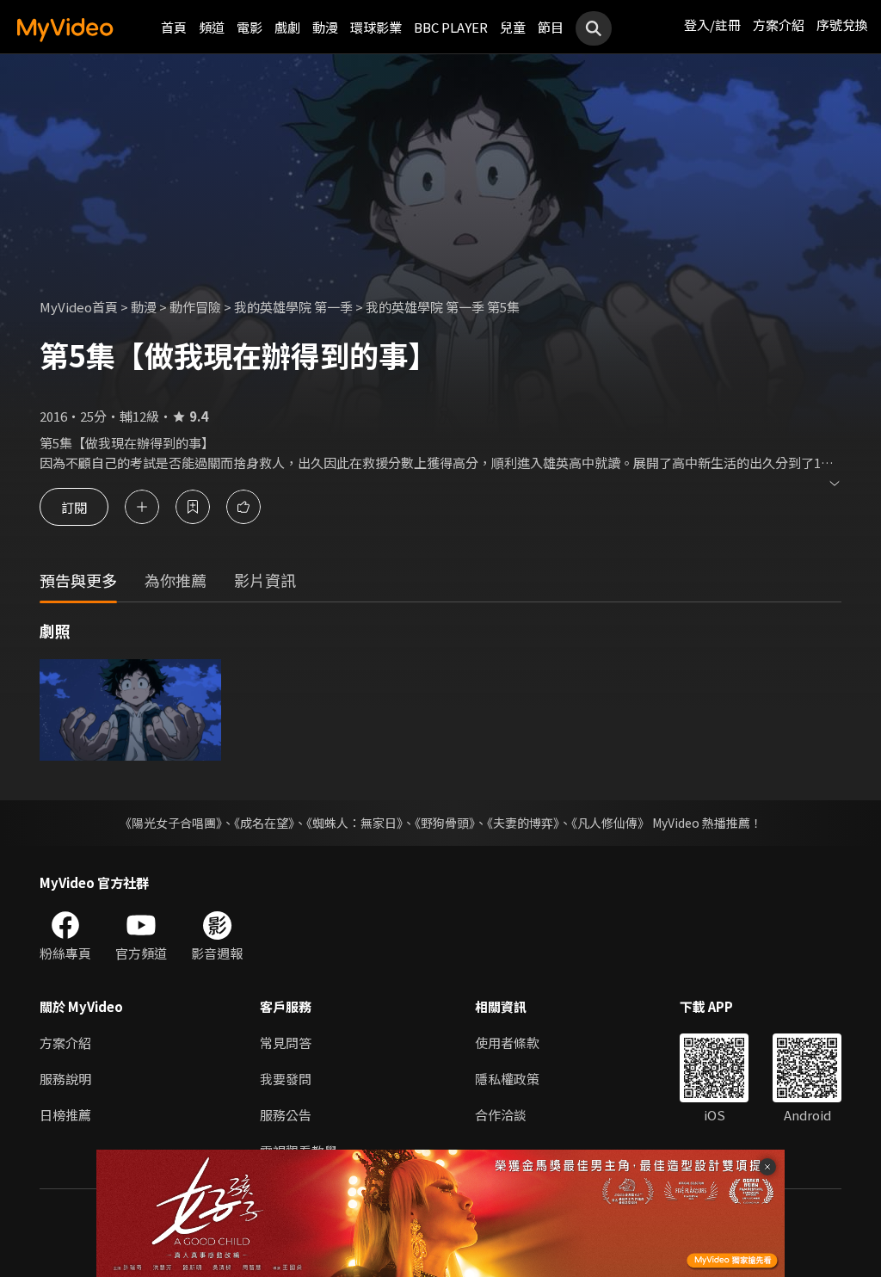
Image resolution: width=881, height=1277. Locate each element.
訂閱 (74, 506)
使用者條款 (507, 1042)
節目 (551, 27)
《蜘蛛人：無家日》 (354, 822)
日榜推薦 (65, 1115)
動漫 (325, 27)
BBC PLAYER (451, 27)
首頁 (174, 27)
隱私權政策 (507, 1079)
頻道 (212, 27)
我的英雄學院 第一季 (293, 307)
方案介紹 (778, 24)
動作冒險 (195, 307)
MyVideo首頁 (79, 307)
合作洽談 (501, 1115)
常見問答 (285, 1042)
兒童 (513, 27)
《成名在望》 (264, 822)
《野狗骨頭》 (445, 822)
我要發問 (285, 1079)
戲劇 (287, 27)
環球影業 (376, 27)
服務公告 (285, 1115)
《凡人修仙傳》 (610, 822)
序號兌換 (842, 24)
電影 (249, 27)
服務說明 (65, 1079)
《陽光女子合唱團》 (171, 822)
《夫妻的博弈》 (523, 822)
